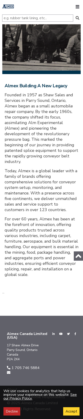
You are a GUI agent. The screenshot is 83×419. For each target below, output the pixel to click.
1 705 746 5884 (26, 367)
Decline (12, 411)
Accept (71, 411)
